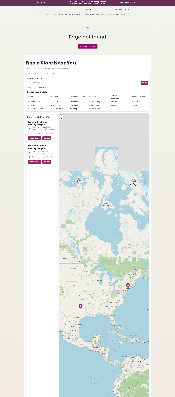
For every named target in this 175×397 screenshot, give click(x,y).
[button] (39, 10)
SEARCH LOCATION (34, 78)
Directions (34, 138)
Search (144, 82)
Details (47, 138)
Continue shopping (87, 46)
